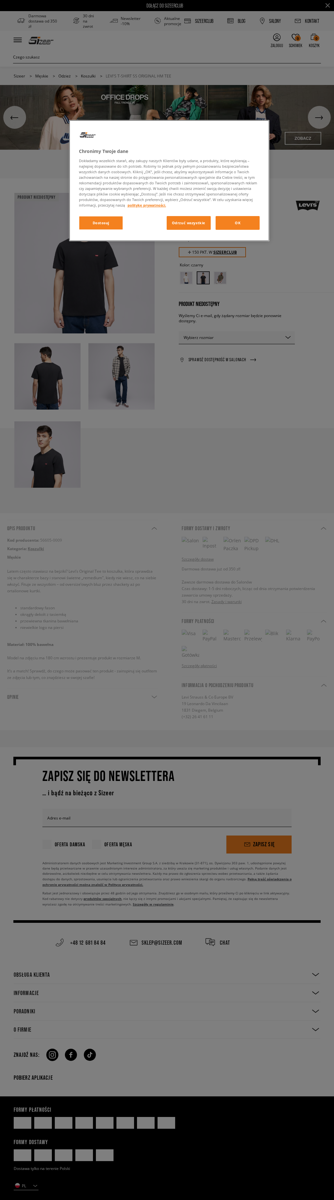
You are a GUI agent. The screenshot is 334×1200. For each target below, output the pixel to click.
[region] (169, 180)
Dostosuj (101, 222)
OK (237, 222)
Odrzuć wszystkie (188, 222)
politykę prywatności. (147, 205)
